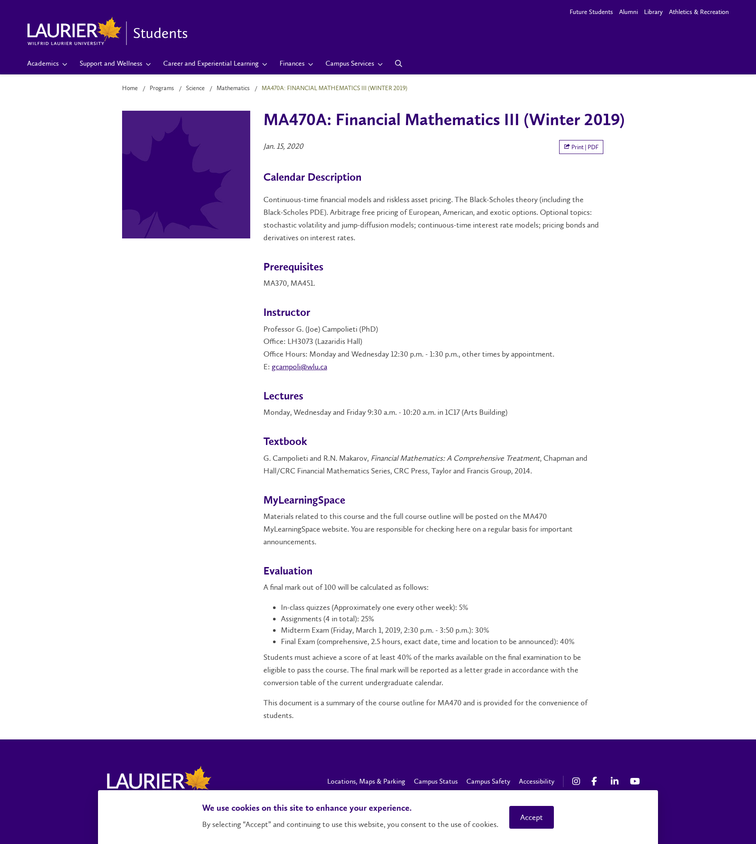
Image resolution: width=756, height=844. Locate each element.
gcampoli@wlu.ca (299, 366)
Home (130, 88)
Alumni (628, 12)
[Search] (399, 63)
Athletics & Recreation (699, 12)
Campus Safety (488, 781)
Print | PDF (584, 147)
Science (195, 88)
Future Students (591, 12)
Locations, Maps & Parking (366, 781)
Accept (531, 817)
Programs (162, 88)
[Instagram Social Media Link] (577, 781)
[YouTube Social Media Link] (635, 781)
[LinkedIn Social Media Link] (616, 781)
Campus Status (436, 781)
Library (653, 12)
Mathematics (233, 88)
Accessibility (536, 781)
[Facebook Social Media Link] (597, 781)
